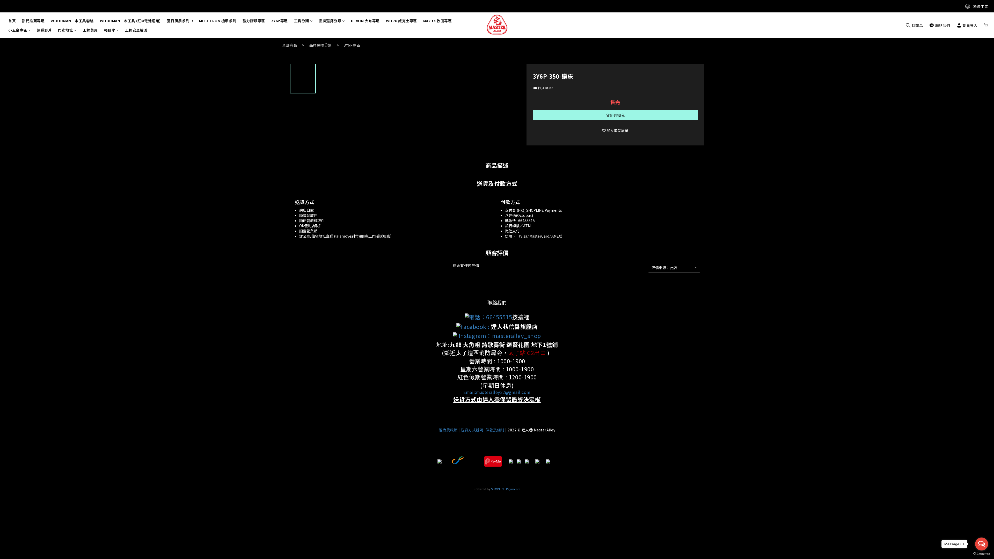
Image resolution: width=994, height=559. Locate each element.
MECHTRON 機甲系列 (217, 20)
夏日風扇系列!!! (180, 20)
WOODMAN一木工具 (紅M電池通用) (130, 20)
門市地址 (65, 30)
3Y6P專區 (279, 20)
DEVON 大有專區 (365, 20)
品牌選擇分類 (330, 20)
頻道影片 (44, 30)
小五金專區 (17, 30)
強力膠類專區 (254, 20)
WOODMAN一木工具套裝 (72, 20)
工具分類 (301, 20)
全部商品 (289, 45)
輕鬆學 (109, 30)
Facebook (473, 326)
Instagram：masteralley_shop (499, 335)
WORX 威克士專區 (401, 20)
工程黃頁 (90, 30)
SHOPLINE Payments (506, 489)
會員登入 (970, 25)
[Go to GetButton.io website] (981, 553)
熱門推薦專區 (33, 20)
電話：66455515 (490, 317)
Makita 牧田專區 (437, 20)
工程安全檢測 (136, 30)
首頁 (12, 20)
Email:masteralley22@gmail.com (497, 392)
